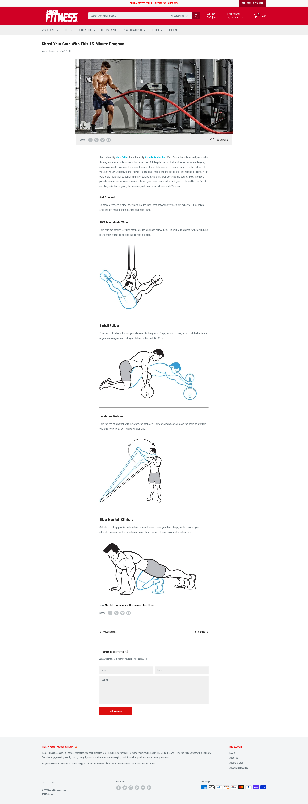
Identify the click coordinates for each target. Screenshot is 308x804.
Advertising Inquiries (238, 767)
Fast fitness (148, 605)
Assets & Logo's (237, 762)
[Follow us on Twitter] (124, 787)
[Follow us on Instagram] (130, 787)
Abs (106, 605)
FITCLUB (155, 30)
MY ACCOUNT (48, 30)
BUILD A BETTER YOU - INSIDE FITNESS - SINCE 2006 (154, 3)
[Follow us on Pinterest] (137, 787)
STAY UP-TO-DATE (255, 3)
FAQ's (232, 752)
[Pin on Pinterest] (96, 139)
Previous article (110, 632)
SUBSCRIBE (173, 30)
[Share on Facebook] (90, 139)
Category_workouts (118, 605)
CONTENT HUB (85, 30)
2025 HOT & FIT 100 (133, 30)
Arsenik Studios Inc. (155, 157)
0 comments (222, 139)
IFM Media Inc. (48, 794)
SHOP (66, 30)
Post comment (115, 711)
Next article (200, 632)
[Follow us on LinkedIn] (149, 787)
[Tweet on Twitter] (102, 139)
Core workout (135, 605)
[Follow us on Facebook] (118, 787)
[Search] (196, 15)
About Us (233, 757)
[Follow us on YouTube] (143, 787)
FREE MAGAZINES (109, 30)
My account (233, 17)
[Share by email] (108, 139)
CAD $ (46, 782)
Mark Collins (122, 157)
